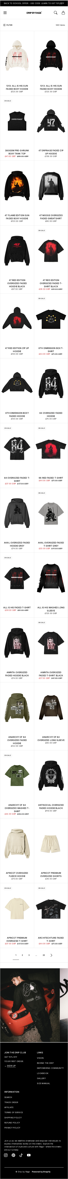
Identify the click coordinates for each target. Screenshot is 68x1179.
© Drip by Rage (23, 1172)
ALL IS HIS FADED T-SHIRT (17, 607)
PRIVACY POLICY (12, 1128)
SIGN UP (11, 1065)
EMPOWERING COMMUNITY (50, 1068)
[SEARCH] (55, 13)
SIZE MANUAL (43, 1083)
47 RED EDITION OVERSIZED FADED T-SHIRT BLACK (51, 283)
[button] (6, 13)
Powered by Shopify (41, 1172)
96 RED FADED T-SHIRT (51, 478)
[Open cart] (63, 13)
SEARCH (8, 1097)
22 (44, 955)
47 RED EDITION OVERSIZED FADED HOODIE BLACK (17, 283)
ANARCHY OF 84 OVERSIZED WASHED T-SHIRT (17, 808)
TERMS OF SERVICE (13, 1112)
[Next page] (51, 955)
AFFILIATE (8, 1107)
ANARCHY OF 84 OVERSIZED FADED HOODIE (17, 740)
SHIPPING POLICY (13, 1118)
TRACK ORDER (11, 1102)
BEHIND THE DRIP (45, 1063)
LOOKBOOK (42, 1073)
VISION (40, 1058)
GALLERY (41, 1078)
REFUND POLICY (12, 1123)
